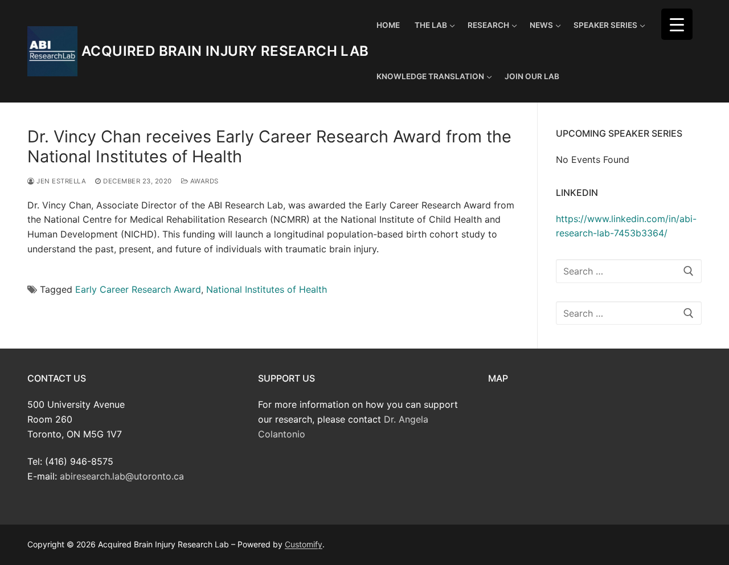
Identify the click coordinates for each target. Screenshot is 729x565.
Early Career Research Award (138, 289)
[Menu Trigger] (677, 24)
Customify (303, 544)
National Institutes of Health (266, 289)
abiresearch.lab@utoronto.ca (122, 476)
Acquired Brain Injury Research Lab (225, 51)
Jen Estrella (60, 181)
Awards (203, 181)
